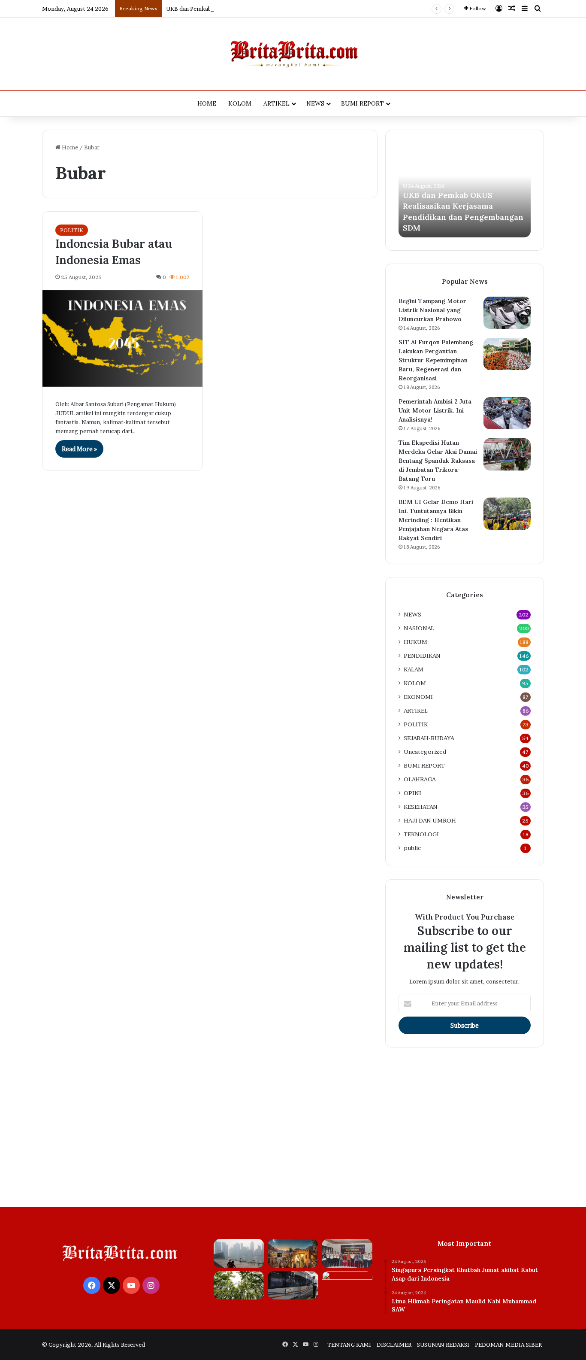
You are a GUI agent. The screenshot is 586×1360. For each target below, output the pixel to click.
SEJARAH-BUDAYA (429, 738)
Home (69, 147)
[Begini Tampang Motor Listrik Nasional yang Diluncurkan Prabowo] (507, 313)
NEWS (315, 103)
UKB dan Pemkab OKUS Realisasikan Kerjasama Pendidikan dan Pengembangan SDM (277, 8)
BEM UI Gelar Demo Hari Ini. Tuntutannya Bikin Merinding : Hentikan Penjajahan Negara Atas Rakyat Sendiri (436, 520)
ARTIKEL (276, 103)
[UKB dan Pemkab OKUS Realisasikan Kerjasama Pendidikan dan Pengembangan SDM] (347, 1253)
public (412, 847)
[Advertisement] (293, 1125)
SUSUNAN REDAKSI (443, 1344)
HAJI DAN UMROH (430, 820)
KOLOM (239, 103)
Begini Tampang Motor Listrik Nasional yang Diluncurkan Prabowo (432, 310)
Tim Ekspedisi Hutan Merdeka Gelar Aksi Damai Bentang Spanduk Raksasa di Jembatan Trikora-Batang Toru (438, 461)
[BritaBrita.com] (293, 54)
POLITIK (71, 230)
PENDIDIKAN (422, 655)
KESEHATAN (421, 806)
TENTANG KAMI (349, 1344)
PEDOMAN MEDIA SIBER (508, 1344)
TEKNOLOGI (421, 834)
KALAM (413, 669)
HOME (206, 103)
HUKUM (415, 641)
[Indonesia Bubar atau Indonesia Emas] (122, 338)
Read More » (79, 448)
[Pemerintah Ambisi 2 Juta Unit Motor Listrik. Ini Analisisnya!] (507, 413)
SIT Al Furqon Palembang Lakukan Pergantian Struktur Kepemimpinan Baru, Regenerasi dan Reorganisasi (436, 360)
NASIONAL (419, 628)
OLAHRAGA (420, 779)
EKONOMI (418, 696)
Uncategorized (425, 751)
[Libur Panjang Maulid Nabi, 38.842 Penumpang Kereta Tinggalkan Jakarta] (293, 1285)
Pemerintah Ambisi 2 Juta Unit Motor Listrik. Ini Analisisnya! (435, 410)
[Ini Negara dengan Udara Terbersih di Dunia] (239, 1285)
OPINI (412, 792)
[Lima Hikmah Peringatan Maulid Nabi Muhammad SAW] (293, 1253)
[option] (465, 190)
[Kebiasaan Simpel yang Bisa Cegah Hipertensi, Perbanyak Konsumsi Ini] (347, 1285)
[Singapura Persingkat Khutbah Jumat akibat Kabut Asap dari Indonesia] (239, 1253)
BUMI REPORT (362, 103)
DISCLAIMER (394, 1344)
